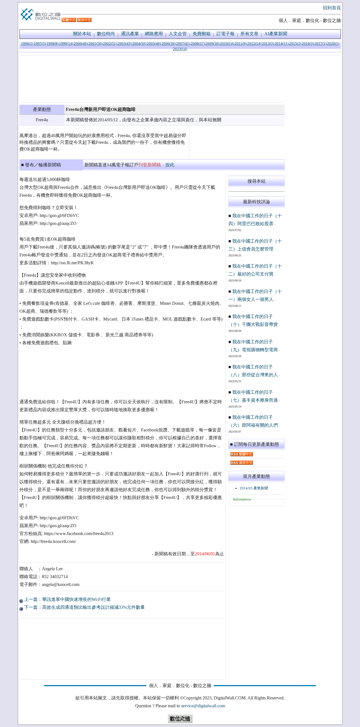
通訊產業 (130, 33)
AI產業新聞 (275, 33)
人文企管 (178, 33)
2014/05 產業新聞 (254, 488)
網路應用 (154, 33)
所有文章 (249, 33)
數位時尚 (106, 33)
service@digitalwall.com (203, 705)
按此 (169, 164)
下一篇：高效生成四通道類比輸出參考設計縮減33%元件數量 (84, 607)
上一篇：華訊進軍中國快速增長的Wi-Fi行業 (67, 599)
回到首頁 (332, 7)
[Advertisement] (152, 79)
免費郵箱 (202, 33)
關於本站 (82, 33)
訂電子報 (226, 33)
